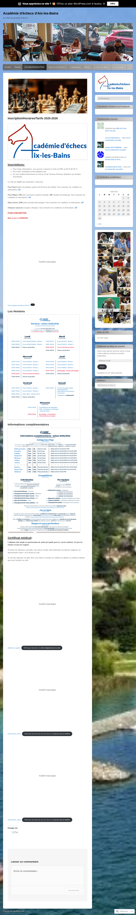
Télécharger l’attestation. (42, 648)
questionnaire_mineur (14, 733)
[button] (105, 237)
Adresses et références (57, 67)
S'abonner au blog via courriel (111, 346)
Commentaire (73, 890)
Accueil (7, 67)
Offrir (112, 4)
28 (119, 214)
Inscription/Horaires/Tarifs (34, 67)
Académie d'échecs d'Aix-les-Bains (30, 13)
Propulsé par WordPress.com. (14, 911)
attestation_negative (14, 648)
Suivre (102, 367)
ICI (19, 190)
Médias (87, 67)
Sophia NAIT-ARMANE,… (114, 147)
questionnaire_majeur (14, 820)
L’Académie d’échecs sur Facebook (113, 106)
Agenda (17, 67)
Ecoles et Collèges (101, 67)
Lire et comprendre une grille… (116, 150)
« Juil (99, 224)
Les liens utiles (119, 67)
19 (109, 210)
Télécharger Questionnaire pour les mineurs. (47, 733)
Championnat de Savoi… (114, 167)
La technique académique (109, 177)
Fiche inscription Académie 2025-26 (18, 305)
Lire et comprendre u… (113, 138)
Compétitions (76, 67)
